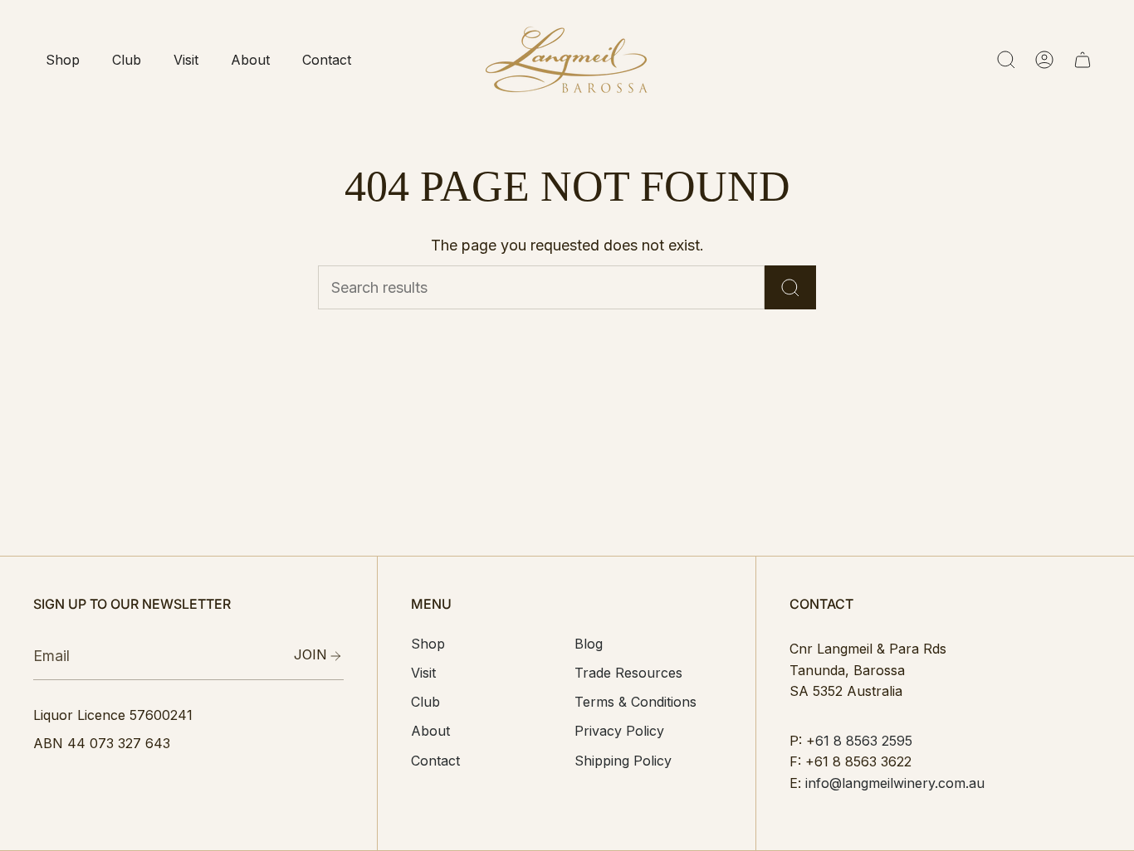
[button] (62, 60)
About (430, 730)
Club (425, 701)
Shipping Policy (623, 760)
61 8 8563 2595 (863, 740)
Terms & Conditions (635, 701)
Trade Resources (628, 672)
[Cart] (1082, 60)
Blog (588, 643)
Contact (435, 760)
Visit (423, 672)
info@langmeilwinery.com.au (895, 783)
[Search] (790, 287)
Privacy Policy (619, 730)
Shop (428, 643)
